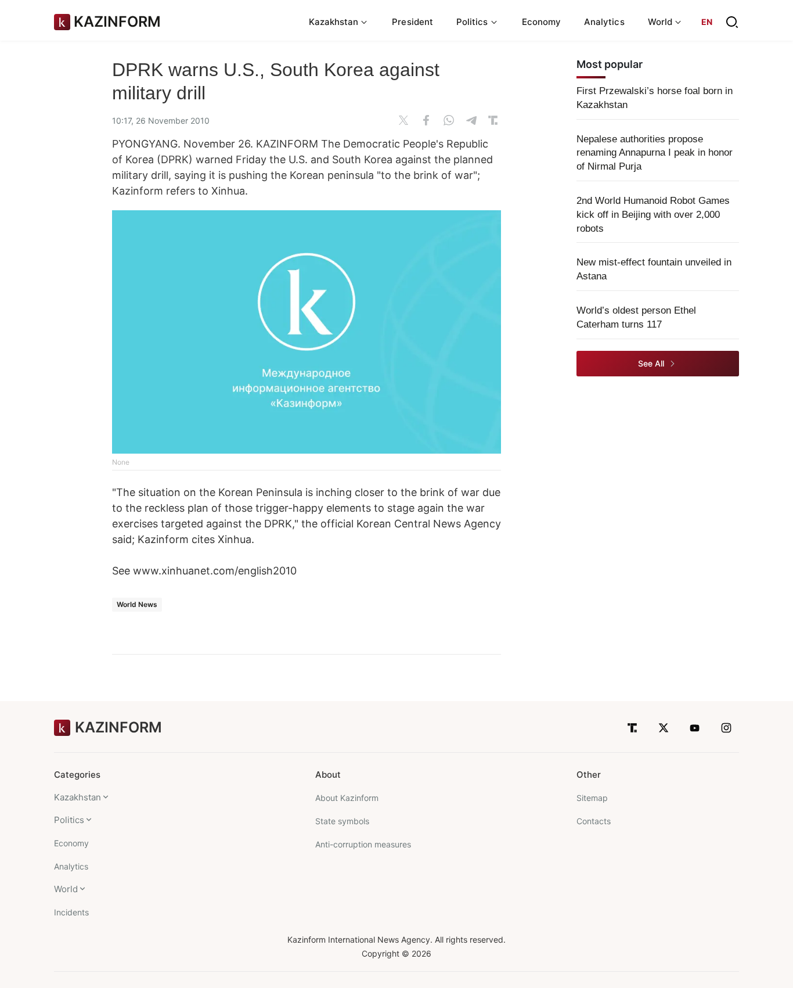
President (412, 21)
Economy (541, 21)
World (66, 888)
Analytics (604, 21)
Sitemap (592, 798)
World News (137, 604)
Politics (69, 819)
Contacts (593, 821)
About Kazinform (347, 798)
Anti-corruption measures (363, 844)
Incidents (71, 912)
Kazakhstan (77, 797)
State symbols (342, 821)
